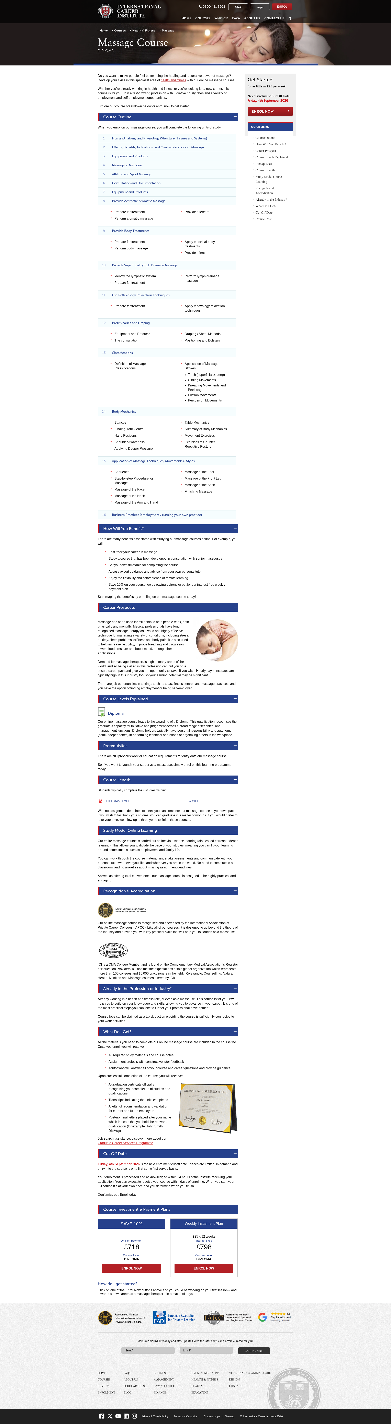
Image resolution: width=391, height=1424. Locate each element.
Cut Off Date (264, 212)
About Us (252, 18)
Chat (238, 7)
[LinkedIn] (126, 1418)
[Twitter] (110, 1418)
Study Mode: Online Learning (269, 179)
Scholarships (134, 1386)
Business (160, 1373)
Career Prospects (266, 150)
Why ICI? (221, 18)
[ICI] (129, 10)
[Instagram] (134, 1418)
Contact (235, 1386)
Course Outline (265, 137)
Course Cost (263, 219)
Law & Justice (164, 1386)
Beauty (197, 1386)
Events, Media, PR (205, 1373)
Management (164, 1379)
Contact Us (274, 18)
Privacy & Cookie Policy (155, 1416)
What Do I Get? (266, 206)
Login (260, 7)
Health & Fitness (143, 30)
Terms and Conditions (186, 1416)
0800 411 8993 (214, 7)
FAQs (236, 18)
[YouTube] (118, 1418)
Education (199, 1392)
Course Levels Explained (272, 157)
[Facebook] (102, 1418)
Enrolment (106, 1392)
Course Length (265, 170)
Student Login (212, 1416)
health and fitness (173, 80)
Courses (202, 18)
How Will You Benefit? (271, 144)
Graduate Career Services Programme (125, 1143)
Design (234, 1379)
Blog (127, 1392)
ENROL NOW (270, 112)
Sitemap (229, 1416)
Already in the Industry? (271, 199)
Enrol (282, 7)
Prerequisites (264, 163)
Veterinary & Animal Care (250, 1373)
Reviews (104, 1386)
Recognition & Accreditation (265, 190)
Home (186, 18)
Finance (160, 1392)
